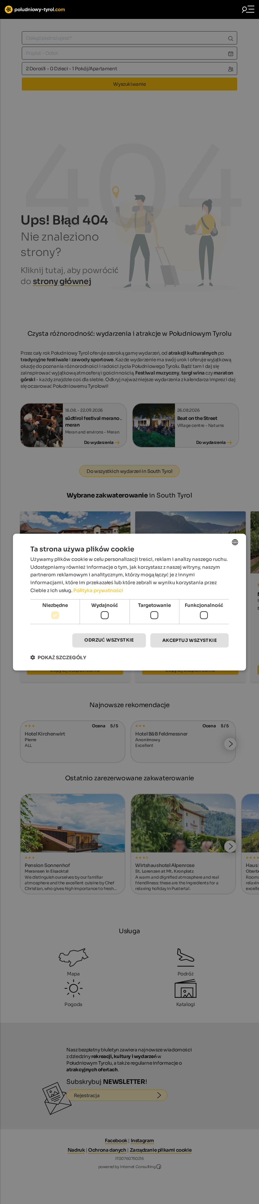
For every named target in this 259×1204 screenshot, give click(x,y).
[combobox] (235, 542)
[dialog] (129, 601)
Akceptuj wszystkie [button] (189, 640)
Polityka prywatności (98, 590)
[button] (58, 657)
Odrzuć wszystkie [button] (109, 640)
